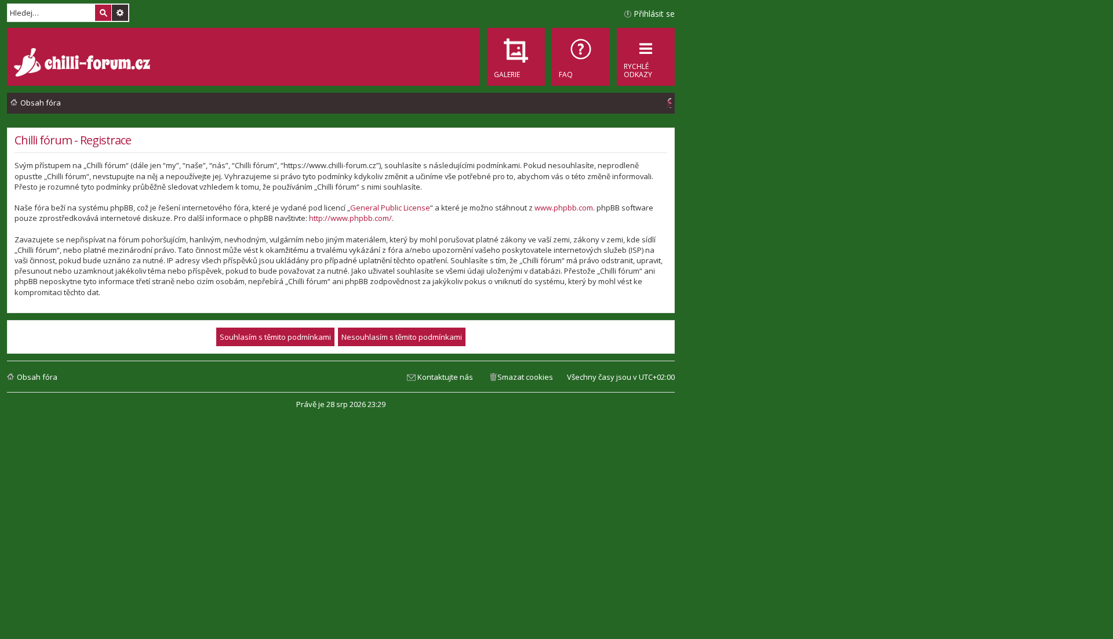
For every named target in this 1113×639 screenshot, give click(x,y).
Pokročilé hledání (120, 13)
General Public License (390, 207)
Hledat (103, 13)
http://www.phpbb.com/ (350, 218)
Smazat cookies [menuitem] (525, 377)
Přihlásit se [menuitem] (654, 13)
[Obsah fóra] (83, 63)
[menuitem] (581, 57)
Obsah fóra (37, 377)
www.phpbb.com (563, 207)
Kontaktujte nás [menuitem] (445, 377)
